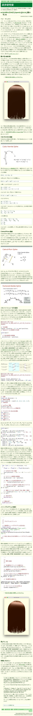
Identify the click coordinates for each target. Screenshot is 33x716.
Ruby (22, 714)
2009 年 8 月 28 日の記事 (8, 350)
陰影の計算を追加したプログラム (14, 77)
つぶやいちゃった (12, 53)
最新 (8, 1)
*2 (22, 129)
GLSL (24, 12)
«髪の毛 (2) (4, 1)
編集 (3, 709)
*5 (28, 462)
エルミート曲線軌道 (10, 168)
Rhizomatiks (22, 664)
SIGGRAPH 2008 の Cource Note (14, 132)
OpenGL (18, 12)
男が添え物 (18, 22)
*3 (23, 131)
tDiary (23, 713)
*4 (4, 694)
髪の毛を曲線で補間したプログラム (14, 593)
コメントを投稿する (9, 705)
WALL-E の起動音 (20, 39)
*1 (20, 129)
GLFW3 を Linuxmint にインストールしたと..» (21, 1)
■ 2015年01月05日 (7, 12)
